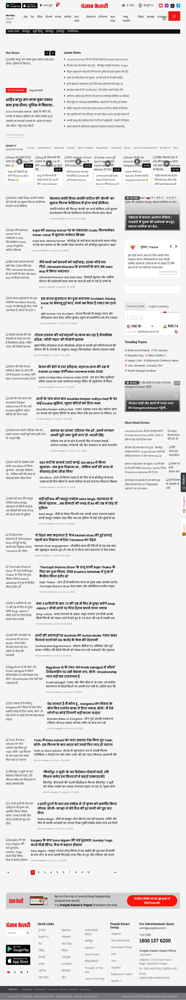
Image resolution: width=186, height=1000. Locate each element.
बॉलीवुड (49, 31)
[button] (47, 53)
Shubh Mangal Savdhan (140, 371)
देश (40, 944)
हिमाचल (66, 930)
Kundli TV (165, 147)
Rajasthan (102, 147)
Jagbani (116, 934)
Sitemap (77, 996)
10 (88, 872)
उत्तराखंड (66, 957)
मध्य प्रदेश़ (112, 18)
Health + (90, 948)
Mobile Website (64, 996)
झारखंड (150, 16)
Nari (175, 147)
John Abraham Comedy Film (143, 365)
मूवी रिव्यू (38, 31)
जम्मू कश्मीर (126, 18)
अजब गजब (13, 31)
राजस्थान (66, 964)
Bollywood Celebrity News (160, 360)
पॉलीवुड (26, 31)
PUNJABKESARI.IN (148, 996)
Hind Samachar (120, 940)
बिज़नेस (66, 971)
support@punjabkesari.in (154, 977)
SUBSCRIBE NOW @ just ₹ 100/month (152, 900)
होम (26, 16)
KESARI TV (11, 145)
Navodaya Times (121, 947)
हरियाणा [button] (102, 16)
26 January (159, 350)
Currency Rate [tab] (135, 306)
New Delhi (27, 989)
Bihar (127, 147)
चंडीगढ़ (42, 971)
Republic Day (134, 355)
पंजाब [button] (58, 16)
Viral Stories (92, 954)
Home (31, 147)
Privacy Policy (90, 996)
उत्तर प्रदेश (76, 18)
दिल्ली (49, 16)
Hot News (12, 53)
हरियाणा (66, 937)
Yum (113, 960)
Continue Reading (15, 134)
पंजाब (41, 964)
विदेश (42, 950)
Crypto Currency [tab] (158, 306)
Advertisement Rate (44, 996)
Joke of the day (94, 979)
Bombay (64, 989)
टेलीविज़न (72, 31)
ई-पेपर (42, 930)
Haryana (116, 147)
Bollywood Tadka (121, 974)
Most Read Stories (137, 422)
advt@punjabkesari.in (152, 928)
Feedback (27, 996)
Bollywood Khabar (137, 350)
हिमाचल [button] (91, 16)
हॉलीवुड (60, 31)
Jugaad (115, 967)
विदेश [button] (40, 16)
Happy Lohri (133, 360)
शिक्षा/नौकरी (91, 961)
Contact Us (14, 996)
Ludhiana (53, 989)
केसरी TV (44, 937)
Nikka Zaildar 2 (155, 355)
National (59, 147)
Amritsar (74, 989)
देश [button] (32, 16)
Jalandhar (85, 989)
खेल (64, 977)
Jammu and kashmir (145, 147)
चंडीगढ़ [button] (67, 16)
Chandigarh (40, 989)
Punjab (71, 147)
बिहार (141, 16)
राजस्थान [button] (162, 16)
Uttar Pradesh (86, 147)
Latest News (44, 147)
